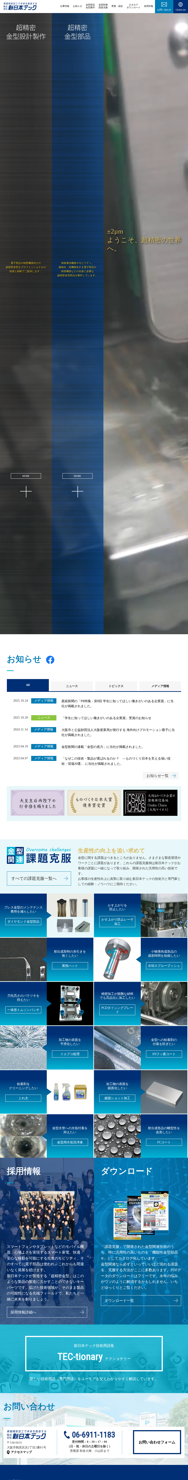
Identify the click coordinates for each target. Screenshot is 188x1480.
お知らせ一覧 (158, 776)
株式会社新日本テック (20, 8)
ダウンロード (133, 6)
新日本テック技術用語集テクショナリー (94, 1353)
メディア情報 (160, 686)
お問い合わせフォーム (157, 1442)
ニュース (72, 686)
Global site (181, 9)
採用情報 (148, 6)
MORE (26, 476)
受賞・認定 (117, 6)
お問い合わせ (164, 9)
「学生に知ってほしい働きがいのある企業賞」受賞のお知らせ (106, 718)
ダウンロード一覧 (119, 1301)
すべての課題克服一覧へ (34, 878)
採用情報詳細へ (23, 1312)
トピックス (116, 686)
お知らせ (77, 6)
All (28, 685)
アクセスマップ (21, 1452)
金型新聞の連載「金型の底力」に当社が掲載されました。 (103, 747)
